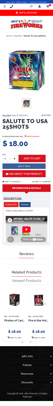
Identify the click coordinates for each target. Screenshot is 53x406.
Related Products (27, 272)
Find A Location (32, 136)
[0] (47, 7)
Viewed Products (26, 280)
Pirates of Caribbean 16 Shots (23, 320)
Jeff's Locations (28, 13)
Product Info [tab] (11, 205)
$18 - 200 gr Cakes (11, 316)
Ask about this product (25, 173)
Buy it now (24, 166)
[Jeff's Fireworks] (26, 24)
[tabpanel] (26, 224)
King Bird (6, 115)
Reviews (26, 254)
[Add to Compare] (21, 294)
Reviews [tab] (25, 205)
